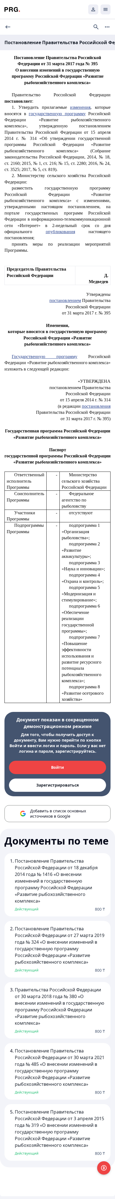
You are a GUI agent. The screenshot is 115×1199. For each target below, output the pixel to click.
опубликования (60, 231)
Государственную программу (44, 356)
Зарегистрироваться (57, 785)
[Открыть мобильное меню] (105, 9)
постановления (96, 406)
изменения (80, 107)
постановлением (65, 300)
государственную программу (57, 113)
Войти (57, 767)
